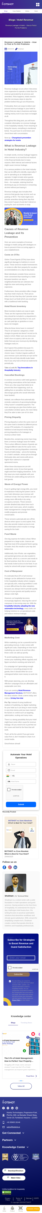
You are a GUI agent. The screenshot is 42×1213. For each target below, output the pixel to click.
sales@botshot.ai (13, 1127)
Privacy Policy (16, 1000)
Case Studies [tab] (17, 11)
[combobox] (8, 776)
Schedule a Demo (33, 1209)
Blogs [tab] (6, 11)
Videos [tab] (27, 11)
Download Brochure (15, 1171)
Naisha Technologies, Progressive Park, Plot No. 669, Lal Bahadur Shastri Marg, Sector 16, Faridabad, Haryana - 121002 (22, 1115)
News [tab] (36, 11)
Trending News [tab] (26, 1023)
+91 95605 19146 (13, 1122)
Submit (21, 804)
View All (21, 1086)
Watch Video (15, 1178)
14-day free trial (17, 698)
